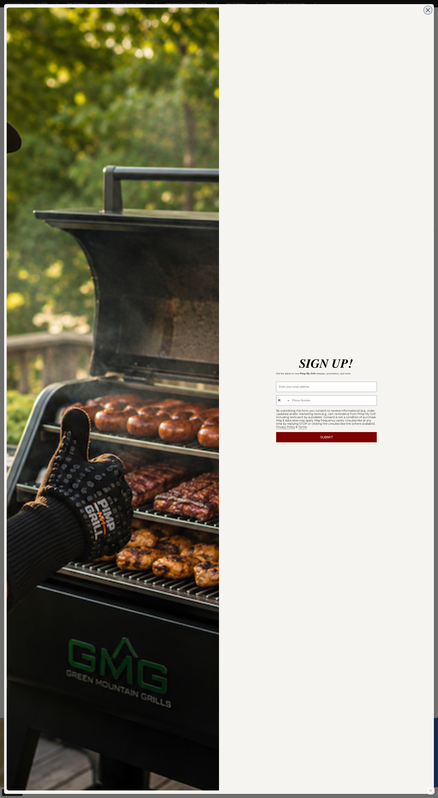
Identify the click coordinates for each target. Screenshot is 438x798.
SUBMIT (326, 437)
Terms (302, 427)
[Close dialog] (428, 10)
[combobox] (283, 401)
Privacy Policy (285, 427)
